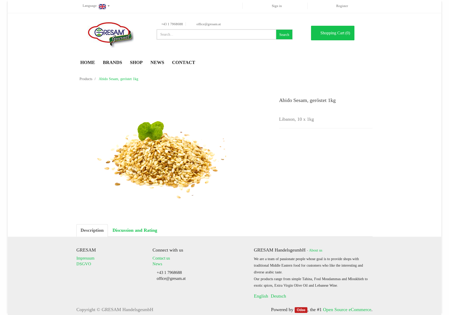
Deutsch (278, 296)
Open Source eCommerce (347, 309)
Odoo (301, 310)
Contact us (161, 258)
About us (315, 250)
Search (284, 35)
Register (342, 6)
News (157, 264)
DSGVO (83, 264)
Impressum (85, 258)
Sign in (277, 6)
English (261, 296)
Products (86, 79)
